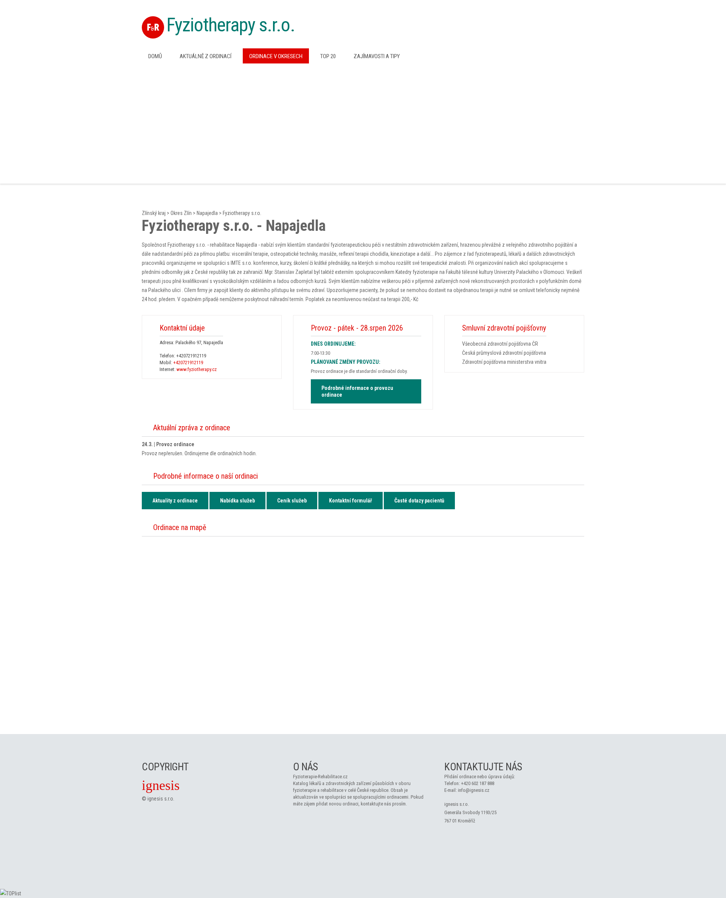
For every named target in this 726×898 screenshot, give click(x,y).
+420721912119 (191, 356)
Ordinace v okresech (275, 56)
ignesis (161, 785)
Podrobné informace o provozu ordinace (357, 391)
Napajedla (207, 213)
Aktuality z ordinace (175, 501)
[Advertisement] (363, 123)
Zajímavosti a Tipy (377, 56)
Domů (155, 56)
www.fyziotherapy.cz (197, 369)
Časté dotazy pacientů (419, 501)
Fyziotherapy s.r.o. (230, 25)
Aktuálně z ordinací (205, 56)
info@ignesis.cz (473, 790)
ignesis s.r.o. (160, 799)
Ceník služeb (292, 501)
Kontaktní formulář (350, 501)
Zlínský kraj (154, 213)
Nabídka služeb (237, 501)
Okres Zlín (181, 213)
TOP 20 (328, 56)
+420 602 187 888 (477, 783)
